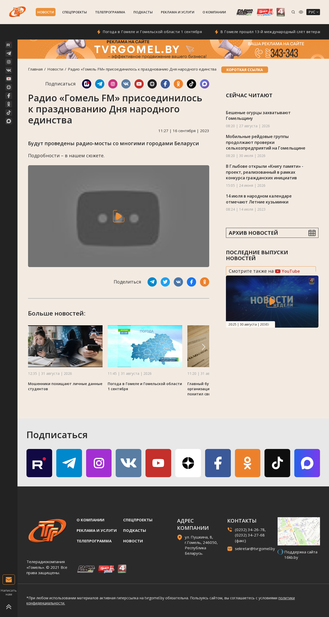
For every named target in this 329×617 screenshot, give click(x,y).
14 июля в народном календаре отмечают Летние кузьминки (259, 199)
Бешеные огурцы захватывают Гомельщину (258, 115)
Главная (35, 69)
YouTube (290, 271)
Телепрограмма (110, 12)
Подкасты (143, 12)
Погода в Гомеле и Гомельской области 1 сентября (141, 31)
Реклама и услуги (177, 12)
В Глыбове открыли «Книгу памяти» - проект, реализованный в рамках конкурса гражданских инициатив (264, 172)
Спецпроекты (74, 12)
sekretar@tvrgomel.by (255, 548)
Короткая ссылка (244, 69)
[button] (203, 347)
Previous (264, 324)
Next (268, 324)
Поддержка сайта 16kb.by (300, 554)
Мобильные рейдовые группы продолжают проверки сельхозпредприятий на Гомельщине (265, 142)
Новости (45, 12)
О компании (214, 12)
